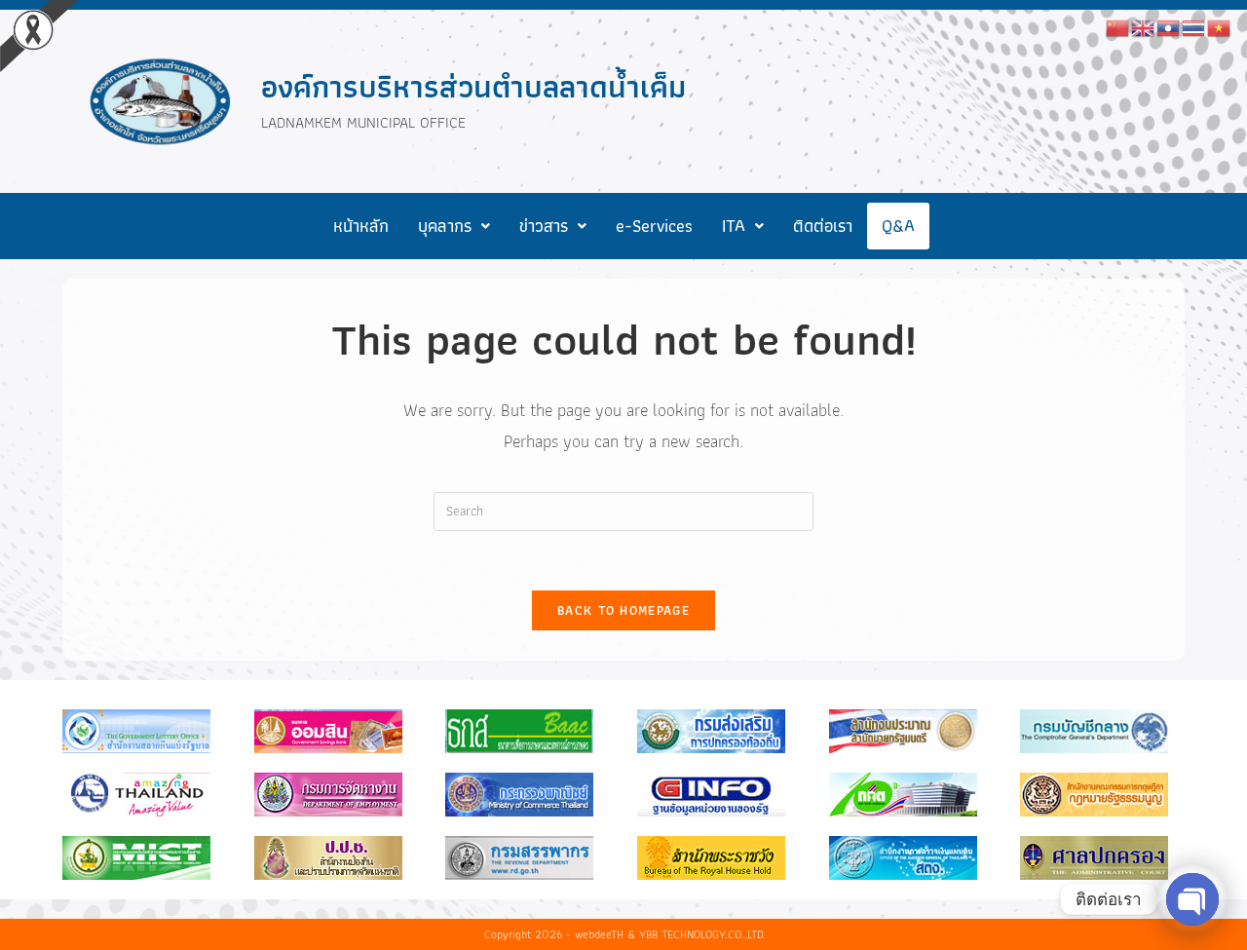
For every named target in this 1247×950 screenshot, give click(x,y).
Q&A (898, 225)
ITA (733, 225)
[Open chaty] (1192, 899)
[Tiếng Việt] (1219, 26)
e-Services (654, 225)
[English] (1143, 26)
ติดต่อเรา (822, 225)
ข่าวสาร (543, 225)
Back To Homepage (623, 610)
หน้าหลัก (361, 225)
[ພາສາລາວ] (1169, 26)
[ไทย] (1194, 26)
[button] (454, 226)
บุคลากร (445, 225)
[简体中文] (1118, 26)
